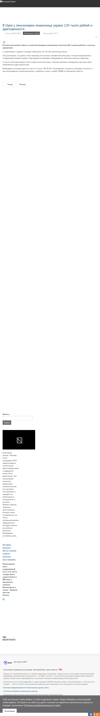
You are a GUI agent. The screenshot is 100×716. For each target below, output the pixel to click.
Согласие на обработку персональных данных (20, 691)
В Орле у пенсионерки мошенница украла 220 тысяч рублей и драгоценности (47, 27)
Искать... (7, 414)
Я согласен (10, 711)
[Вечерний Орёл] (7, 1)
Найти (7, 422)
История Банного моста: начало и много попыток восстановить (9, 552)
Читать (6, 595)
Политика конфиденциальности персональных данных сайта (26, 687)
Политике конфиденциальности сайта (42, 705)
